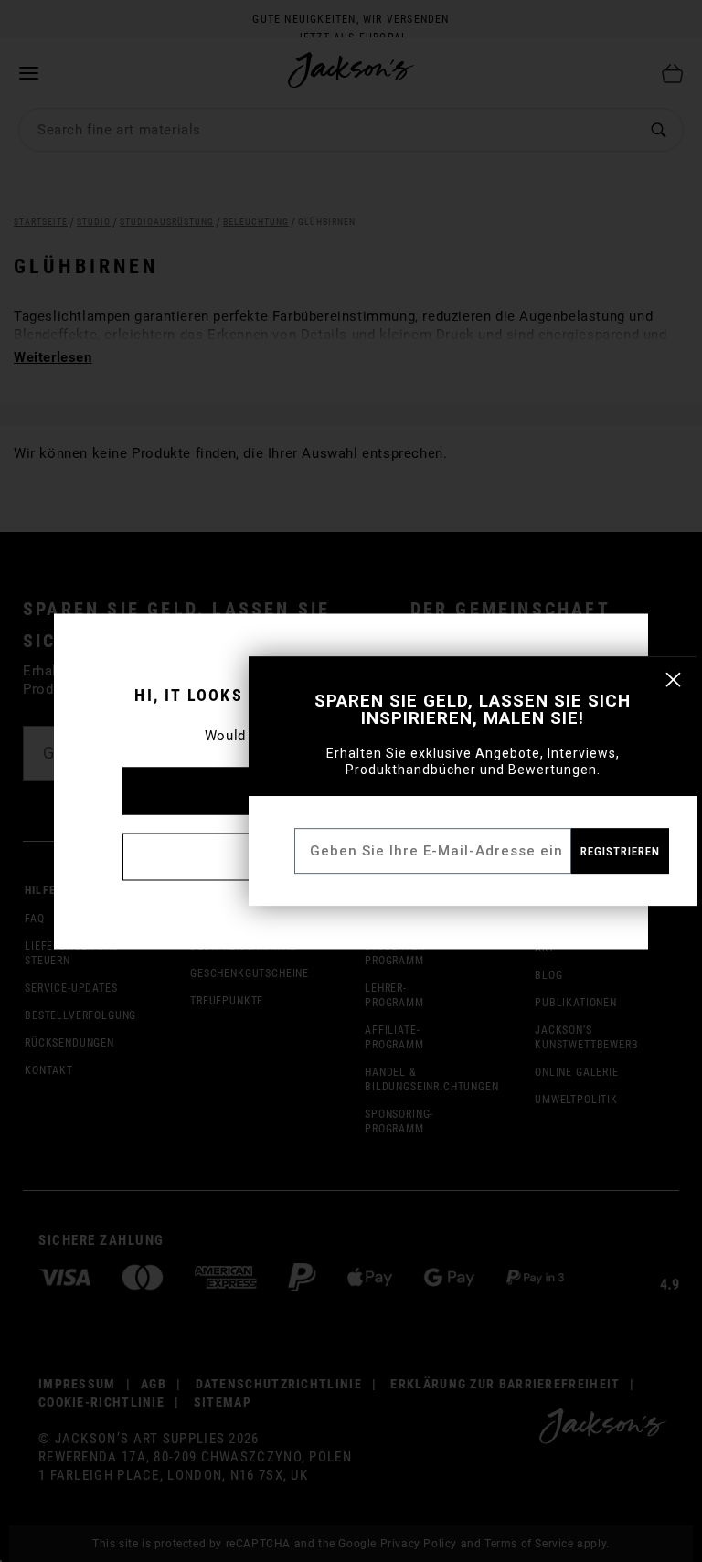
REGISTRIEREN (620, 851)
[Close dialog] (673, 680)
